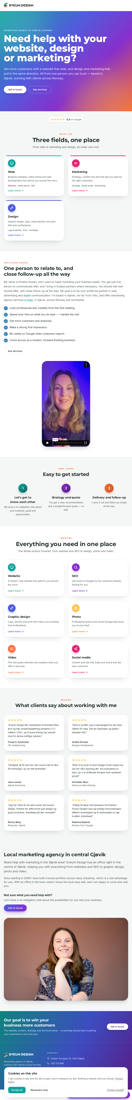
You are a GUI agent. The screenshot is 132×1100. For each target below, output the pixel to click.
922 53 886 (57, 1063)
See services (40, 89)
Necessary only (39, 1090)
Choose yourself (115, 1090)
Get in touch (15, 89)
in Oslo (28, 299)
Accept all (16, 1090)
